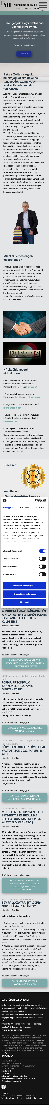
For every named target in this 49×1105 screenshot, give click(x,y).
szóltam (33, 397)
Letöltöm (24, 53)
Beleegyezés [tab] (8, 507)
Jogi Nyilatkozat (8, 1073)
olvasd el (32, 387)
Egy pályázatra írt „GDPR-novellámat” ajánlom (21, 904)
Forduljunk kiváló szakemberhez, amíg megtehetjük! (17, 686)
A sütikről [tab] (40, 507)
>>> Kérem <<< (8, 1053)
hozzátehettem (10, 421)
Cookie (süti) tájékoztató (11, 1081)
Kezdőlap (5, 1093)
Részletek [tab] (24, 507)
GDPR (29, 808)
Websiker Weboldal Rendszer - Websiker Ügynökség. (22, 1098)
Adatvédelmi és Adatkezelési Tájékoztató (18, 1078)
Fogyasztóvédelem (35, 740)
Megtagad (24, 602)
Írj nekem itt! (6, 1071)
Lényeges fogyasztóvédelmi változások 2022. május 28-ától (23, 751)
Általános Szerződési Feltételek (14, 1076)
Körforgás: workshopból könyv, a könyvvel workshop (22, 1005)
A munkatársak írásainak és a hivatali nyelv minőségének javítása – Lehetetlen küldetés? (24, 616)
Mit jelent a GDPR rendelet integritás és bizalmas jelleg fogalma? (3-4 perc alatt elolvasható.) (22, 817)
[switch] (40, 558)
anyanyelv (33, 676)
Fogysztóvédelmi (10, 744)
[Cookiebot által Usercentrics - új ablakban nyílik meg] (35, 500)
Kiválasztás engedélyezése (24, 594)
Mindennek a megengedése (24, 586)
